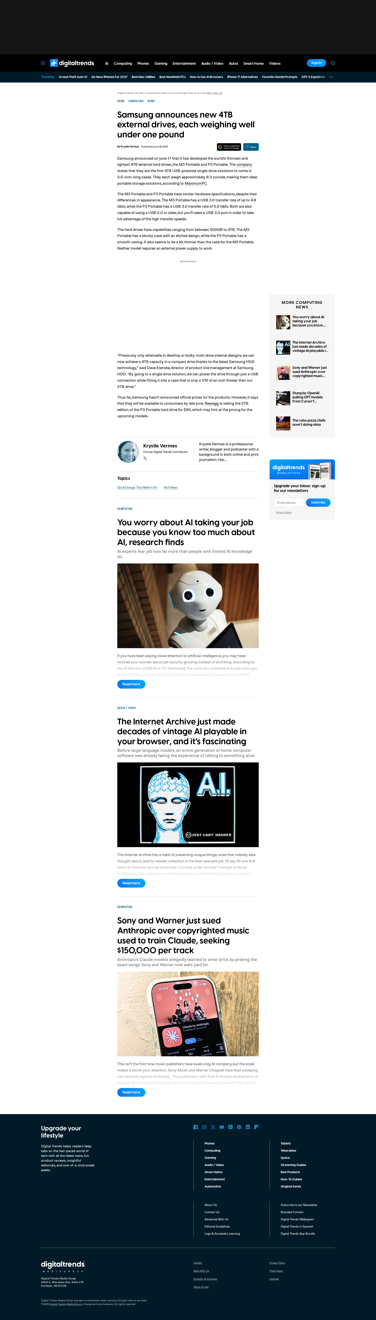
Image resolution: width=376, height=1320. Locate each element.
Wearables (288, 1151)
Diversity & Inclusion (205, 1278)
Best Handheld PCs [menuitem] (172, 77)
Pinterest (239, 1127)
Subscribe (318, 502)
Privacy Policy (284, 512)
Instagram (204, 1127)
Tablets (286, 1143)
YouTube (222, 1127)
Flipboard (256, 1127)
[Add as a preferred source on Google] (229, 147)
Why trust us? (215, 92)
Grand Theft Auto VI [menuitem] (73, 77)
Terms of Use (200, 1287)
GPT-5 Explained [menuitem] (313, 77)
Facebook (195, 1127)
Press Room (276, 1270)
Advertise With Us (216, 1219)
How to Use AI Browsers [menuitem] (206, 77)
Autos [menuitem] (233, 63)
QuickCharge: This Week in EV (137, 487)
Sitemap (274, 1278)
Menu (43, 63)
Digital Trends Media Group (65, 1304)
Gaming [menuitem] (160, 63)
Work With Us (201, 1270)
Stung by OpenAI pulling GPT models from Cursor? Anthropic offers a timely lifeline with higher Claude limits (308, 403)
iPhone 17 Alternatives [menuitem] (242, 77)
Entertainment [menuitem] (184, 63)
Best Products (290, 1172)
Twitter (213, 1127)
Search (333, 63)
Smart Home (213, 1172)
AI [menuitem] (106, 63)
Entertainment (215, 1179)
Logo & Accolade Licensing (222, 1233)
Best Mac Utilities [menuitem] (143, 77)
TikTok (230, 1127)
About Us (211, 1205)
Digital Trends (64, 69)
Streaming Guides (293, 1165)
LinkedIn (248, 1127)
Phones (210, 1143)
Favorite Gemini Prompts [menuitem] (279, 77)
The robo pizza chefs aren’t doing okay (308, 422)
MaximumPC (196, 183)
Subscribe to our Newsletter (299, 1205)
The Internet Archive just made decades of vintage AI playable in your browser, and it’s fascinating (310, 351)
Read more (131, 684)
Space (285, 1158)
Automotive (213, 1186)
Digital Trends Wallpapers (297, 1219)
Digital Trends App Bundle (298, 1233)
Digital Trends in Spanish (297, 1226)
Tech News (171, 487)
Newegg (212, 403)
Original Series (291, 1186)
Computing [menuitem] (123, 63)
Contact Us (212, 1212)
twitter (145, 458)
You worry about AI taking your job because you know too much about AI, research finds (308, 325)
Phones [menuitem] (143, 63)
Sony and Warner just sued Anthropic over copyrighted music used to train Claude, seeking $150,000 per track (310, 378)
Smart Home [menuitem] (253, 63)
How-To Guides (291, 1179)
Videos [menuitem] (274, 63)
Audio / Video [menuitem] (212, 63)
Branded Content (292, 1212)
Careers (197, 1262)
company (244, 164)
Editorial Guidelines (217, 1226)
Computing (212, 1151)
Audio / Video (214, 1165)
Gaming (210, 1158)
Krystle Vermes (130, 147)
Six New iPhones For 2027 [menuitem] (109, 77)
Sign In (316, 63)
